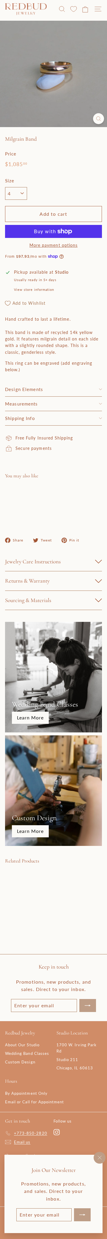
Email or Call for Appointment (34, 1101)
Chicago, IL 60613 (74, 1068)
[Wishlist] (73, 9)
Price (10, 153)
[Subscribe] (82, 1214)
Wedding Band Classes (27, 1053)
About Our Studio (22, 1044)
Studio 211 (67, 1059)
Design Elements (24, 389)
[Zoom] (98, 118)
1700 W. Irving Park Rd (76, 1047)
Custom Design (20, 1062)
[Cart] (85, 9)
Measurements (21, 403)
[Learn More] (53, 677)
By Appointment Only (26, 1093)
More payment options (53, 245)
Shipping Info (20, 418)
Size (9, 180)
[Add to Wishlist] (92, 494)
